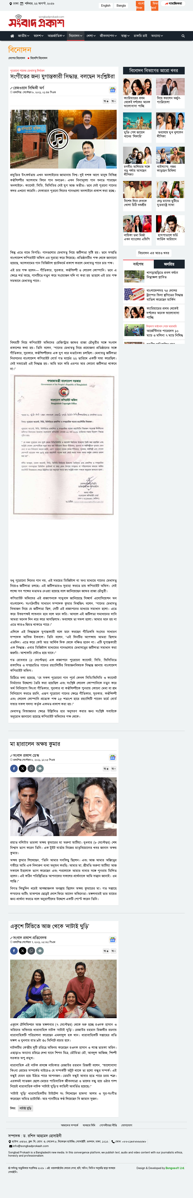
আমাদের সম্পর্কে (69, 1125)
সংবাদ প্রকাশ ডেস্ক (26, 755)
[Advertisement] (63, 221)
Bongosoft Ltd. (175, 1168)
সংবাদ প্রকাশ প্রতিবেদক (30, 938)
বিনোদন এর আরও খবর (153, 253)
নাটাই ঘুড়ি (25, 1108)
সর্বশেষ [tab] (138, 264)
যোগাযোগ (126, 1125)
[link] (140, 6)
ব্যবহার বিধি (89, 1125)
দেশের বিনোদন (16, 58)
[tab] (138, 264)
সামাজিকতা (175, 3)
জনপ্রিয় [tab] (169, 264)
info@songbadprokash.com (31, 1146)
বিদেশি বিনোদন (39, 58)
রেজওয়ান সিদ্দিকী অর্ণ (28, 88)
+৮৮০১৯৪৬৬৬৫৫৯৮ (134, 1141)
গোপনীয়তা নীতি (108, 1125)
